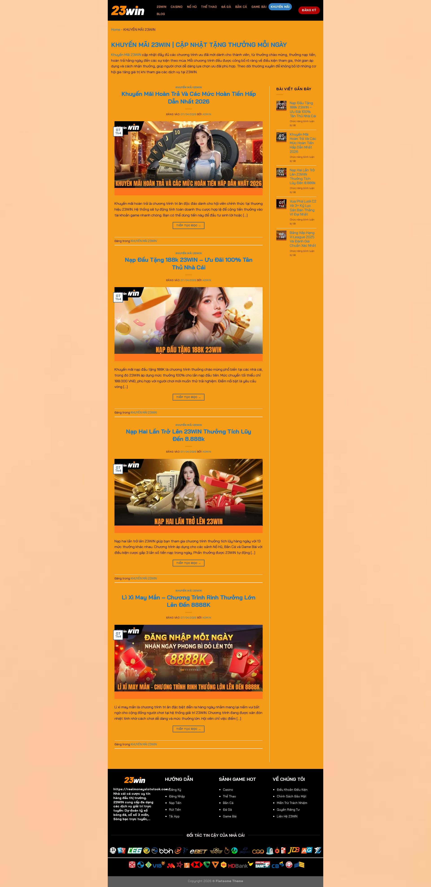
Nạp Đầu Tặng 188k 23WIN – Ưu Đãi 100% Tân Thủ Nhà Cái (189, 263)
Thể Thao (209, 7)
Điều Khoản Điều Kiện (292, 789)
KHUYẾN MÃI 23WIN (189, 87)
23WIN (161, 7)
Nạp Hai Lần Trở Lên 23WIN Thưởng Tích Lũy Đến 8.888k (188, 435)
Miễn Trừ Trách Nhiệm (292, 803)
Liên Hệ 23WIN (287, 816)
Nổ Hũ (192, 7)
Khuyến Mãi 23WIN (126, 54)
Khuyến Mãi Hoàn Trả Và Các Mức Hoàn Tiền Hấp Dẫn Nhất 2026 (188, 97)
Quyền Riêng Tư (288, 809)
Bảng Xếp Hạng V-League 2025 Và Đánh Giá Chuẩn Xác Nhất (303, 239)
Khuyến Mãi (280, 7)
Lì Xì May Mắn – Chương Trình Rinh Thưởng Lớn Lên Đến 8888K (188, 601)
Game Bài (258, 7)
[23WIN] (129, 10)
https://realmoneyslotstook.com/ (141, 789)
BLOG (161, 14)
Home (115, 29)
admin (206, 114)
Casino (177, 7)
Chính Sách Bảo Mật (291, 796)
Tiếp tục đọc (188, 225)
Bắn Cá (241, 7)
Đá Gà (226, 7)
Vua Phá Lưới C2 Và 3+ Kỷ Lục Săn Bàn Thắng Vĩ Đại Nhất (303, 207)
